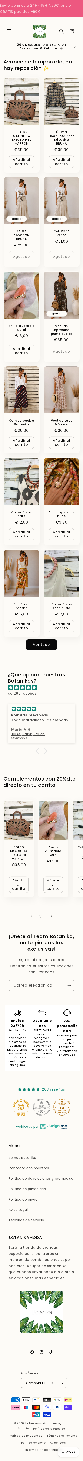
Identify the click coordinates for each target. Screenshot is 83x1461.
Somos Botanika (22, 1158)
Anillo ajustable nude (62, 514)
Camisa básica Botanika (21, 422)
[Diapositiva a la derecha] (51, 916)
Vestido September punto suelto (61, 330)
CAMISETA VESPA (61, 233)
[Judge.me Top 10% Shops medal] (61, 1107)
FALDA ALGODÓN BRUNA (21, 235)
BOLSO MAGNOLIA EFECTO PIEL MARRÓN (21, 137)
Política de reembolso (49, 1428)
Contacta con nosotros (29, 1168)
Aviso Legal (18, 1209)
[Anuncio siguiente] (75, 46)
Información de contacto (43, 1450)
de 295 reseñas (22, 693)
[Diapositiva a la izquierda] (31, 916)
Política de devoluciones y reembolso (41, 1178)
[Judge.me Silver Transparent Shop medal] (21, 1107)
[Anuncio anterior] (8, 46)
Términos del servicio (62, 1435)
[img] (44, 687)
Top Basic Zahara (21, 606)
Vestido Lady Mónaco (61, 422)
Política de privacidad (27, 1189)
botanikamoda (36, 1423)
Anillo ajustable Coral (21, 328)
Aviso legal (58, 1443)
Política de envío (23, 1199)
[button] (9, 31)
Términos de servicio (26, 1220)
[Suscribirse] (69, 985)
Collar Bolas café (21, 514)
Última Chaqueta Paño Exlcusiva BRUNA (62, 137)
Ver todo (41, 644)
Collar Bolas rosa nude (61, 606)
